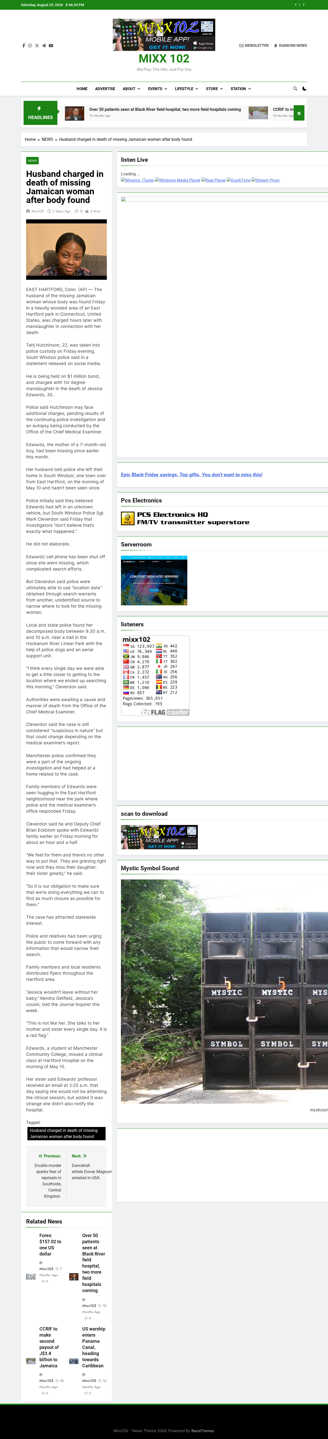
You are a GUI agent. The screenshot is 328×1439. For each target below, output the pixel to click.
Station (238, 89)
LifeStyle (184, 89)
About (129, 89)
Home (82, 89)
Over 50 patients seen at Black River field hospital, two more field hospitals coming (118, 109)
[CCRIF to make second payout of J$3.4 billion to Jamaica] (211, 112)
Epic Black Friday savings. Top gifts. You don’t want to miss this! (191, 475)
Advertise (105, 89)
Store (212, 89)
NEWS (32, 160)
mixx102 (38, 211)
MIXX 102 (164, 58)
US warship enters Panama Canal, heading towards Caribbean (93, 1347)
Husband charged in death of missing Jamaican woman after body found (64, 1133)
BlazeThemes (202, 1431)
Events (155, 89)
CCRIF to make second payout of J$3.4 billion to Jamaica (236, 5)
